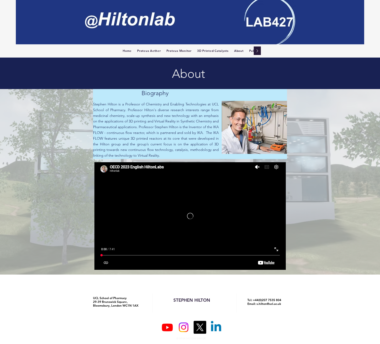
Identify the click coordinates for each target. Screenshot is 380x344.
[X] (199, 327)
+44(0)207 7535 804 (267, 300)
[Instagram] (183, 327)
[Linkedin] (216, 327)
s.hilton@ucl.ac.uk (268, 304)
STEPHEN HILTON (191, 300)
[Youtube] (167, 327)
